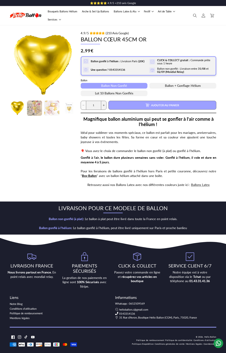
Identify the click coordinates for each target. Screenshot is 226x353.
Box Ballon (89, 176)
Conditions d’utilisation (205, 340)
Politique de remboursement (26, 313)
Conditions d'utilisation (23, 308)
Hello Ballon (210, 337)
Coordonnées (210, 344)
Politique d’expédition (143, 344)
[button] (126, 11)
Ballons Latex (200, 185)
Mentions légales (20, 318)
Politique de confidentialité (178, 340)
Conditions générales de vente (170, 344)
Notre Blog (16, 303)
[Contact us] (218, 343)
